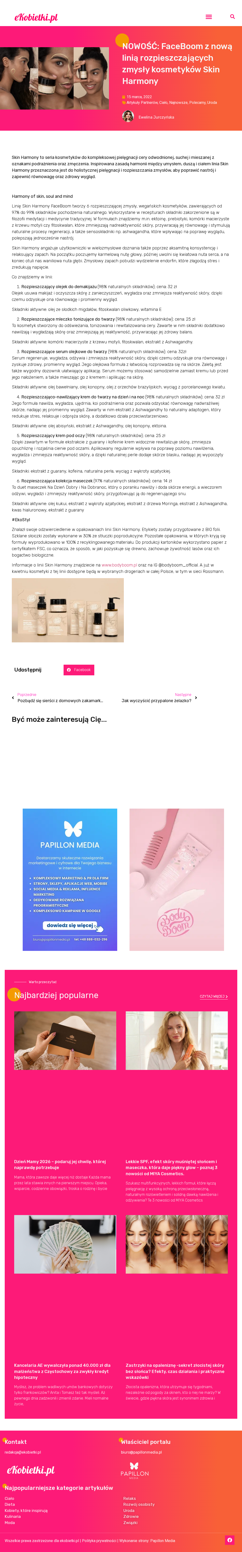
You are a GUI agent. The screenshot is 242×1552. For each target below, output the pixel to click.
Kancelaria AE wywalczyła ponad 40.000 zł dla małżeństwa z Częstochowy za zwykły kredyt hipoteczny (62, 1371)
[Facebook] (229, 1540)
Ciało (163, 102)
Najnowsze (178, 102)
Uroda (212, 102)
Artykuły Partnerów (142, 102)
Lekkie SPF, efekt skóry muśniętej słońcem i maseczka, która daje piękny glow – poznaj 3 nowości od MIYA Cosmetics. (171, 1167)
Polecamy (197, 102)
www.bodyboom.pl (119, 565)
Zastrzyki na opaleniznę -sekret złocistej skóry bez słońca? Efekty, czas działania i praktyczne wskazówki (175, 1371)
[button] (209, 16)
